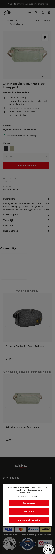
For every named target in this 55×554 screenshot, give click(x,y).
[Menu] (30, 12)
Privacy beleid (23, 496)
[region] (27, 55)
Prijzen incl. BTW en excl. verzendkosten (19, 129)
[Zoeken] (36, 12)
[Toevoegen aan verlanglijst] (45, 37)
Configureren (29, 502)
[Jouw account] (43, 12)
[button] (14, 266)
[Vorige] (42, 76)
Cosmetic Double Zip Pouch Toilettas (25, 346)
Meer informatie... (27, 492)
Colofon (34, 496)
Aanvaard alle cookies (29, 520)
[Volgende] (49, 76)
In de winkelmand (26, 165)
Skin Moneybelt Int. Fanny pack (22, 427)
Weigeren (29, 511)
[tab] (26, 204)
